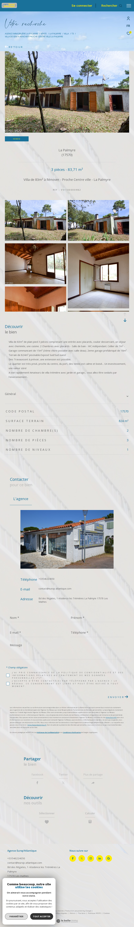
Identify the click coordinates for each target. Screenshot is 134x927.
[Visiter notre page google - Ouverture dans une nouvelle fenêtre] (108, 858)
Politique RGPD (94, 913)
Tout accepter (41, 916)
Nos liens (82, 913)
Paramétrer (16, 916)
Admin (73, 913)
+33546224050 (46, 578)
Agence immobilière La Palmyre (21, 33)
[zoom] (35, 239)
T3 (73, 33)
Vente (44, 33)
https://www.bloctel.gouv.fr (36, 725)
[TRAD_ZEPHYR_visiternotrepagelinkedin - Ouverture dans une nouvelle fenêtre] (99, 858)
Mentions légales (59, 913)
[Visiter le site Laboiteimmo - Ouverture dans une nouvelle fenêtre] (67, 918)
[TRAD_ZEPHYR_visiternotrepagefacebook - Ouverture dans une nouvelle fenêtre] (72, 858)
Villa (66, 33)
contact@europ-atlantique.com (55, 588)
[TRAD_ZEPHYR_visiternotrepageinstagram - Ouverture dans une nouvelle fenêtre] (90, 858)
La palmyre (55, 33)
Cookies (106, 913)
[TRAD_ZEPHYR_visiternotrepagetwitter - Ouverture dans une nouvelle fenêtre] (81, 858)
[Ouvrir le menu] (129, 5)
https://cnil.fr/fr (111, 717)
